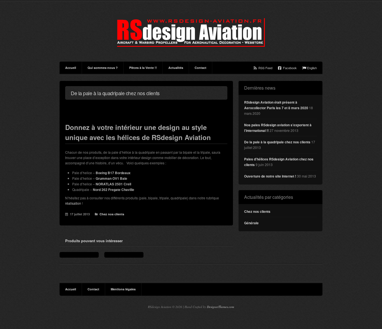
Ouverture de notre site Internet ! (270, 176)
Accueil (70, 68)
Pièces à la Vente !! (143, 68)
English (312, 68)
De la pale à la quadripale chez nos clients (277, 141)
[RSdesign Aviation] (191, 32)
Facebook (290, 68)
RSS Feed (265, 68)
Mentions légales (123, 289)
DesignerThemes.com (220, 307)
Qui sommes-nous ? (103, 68)
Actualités (175, 68)
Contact (200, 68)
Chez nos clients (112, 214)
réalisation (73, 203)
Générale (251, 222)
